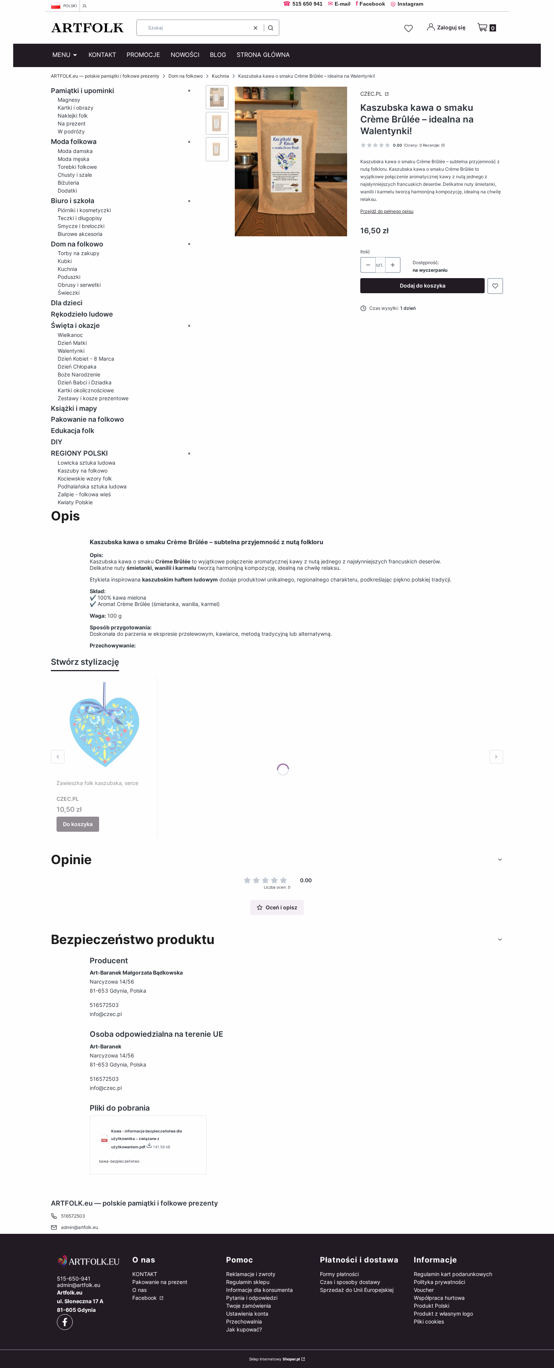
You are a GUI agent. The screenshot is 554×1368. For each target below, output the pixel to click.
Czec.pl (372, 93)
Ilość (365, 251)
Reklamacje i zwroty (250, 1274)
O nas (139, 1290)
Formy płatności (339, 1274)
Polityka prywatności (439, 1282)
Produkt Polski (431, 1305)
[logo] (88, 1261)
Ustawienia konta (247, 1313)
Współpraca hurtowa (439, 1298)
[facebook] (65, 1322)
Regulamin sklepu (247, 1282)
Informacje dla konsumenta (259, 1290)
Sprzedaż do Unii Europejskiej (356, 1290)
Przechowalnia (244, 1321)
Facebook (145, 1298)
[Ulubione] (409, 28)
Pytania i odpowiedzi (251, 1298)
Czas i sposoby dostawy (350, 1282)
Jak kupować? (244, 1329)
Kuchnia (220, 76)
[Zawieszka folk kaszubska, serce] (104, 729)
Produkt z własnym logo (443, 1313)
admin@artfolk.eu (79, 1227)
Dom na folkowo (185, 76)
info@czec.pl (106, 1014)
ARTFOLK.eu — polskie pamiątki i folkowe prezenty (105, 76)
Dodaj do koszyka (422, 285)
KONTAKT (144, 1274)
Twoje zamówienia (248, 1305)
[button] (270, 27)
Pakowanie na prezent (159, 1282)
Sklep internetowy (274, 1359)
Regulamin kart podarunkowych (453, 1274)
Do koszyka (78, 824)
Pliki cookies (429, 1321)
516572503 (104, 1005)
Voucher (424, 1290)
